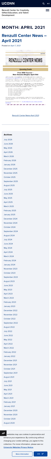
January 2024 (9, 265)
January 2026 (9, 164)
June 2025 (8, 194)
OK (39, 454)
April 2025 (8, 202)
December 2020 (10, 410)
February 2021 (10, 402)
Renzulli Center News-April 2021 (25, 115)
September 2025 (11, 181)
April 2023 (8, 294)
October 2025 (9, 177)
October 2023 (9, 273)
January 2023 (9, 306)
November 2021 (10, 364)
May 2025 (8, 198)
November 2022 (10, 314)
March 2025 (9, 206)
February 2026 (10, 160)
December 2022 (10, 310)
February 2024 (10, 260)
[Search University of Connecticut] (43, 3)
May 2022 (8, 339)
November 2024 (10, 223)
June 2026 (8, 144)
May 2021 (8, 389)
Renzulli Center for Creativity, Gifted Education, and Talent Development (15, 12)
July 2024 (8, 239)
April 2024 (8, 252)
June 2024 (8, 244)
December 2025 (10, 169)
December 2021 (10, 360)
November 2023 (10, 269)
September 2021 (10, 373)
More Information (22, 454)
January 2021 (9, 406)
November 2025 (10, 173)
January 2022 (9, 356)
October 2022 (9, 319)
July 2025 (8, 189)
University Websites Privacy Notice (18, 447)
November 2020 (10, 414)
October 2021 (9, 369)
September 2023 (11, 277)
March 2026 (9, 156)
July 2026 (8, 139)
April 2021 (8, 394)
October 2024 (9, 227)
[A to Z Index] (48, 3)
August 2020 (9, 423)
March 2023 (9, 298)
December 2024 (10, 219)
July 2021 (8, 381)
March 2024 (9, 256)
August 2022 (9, 327)
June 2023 (8, 285)
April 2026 (8, 152)
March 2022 (9, 348)
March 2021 (8, 398)
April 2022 (8, 344)
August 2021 (9, 377)
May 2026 (8, 148)
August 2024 (9, 235)
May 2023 (8, 290)
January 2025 (9, 214)
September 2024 (11, 231)
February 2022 (10, 352)
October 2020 (10, 419)
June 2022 (8, 335)
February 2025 (10, 210)
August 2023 (9, 281)
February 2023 (10, 302)
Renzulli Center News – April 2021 (24, 38)
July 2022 (8, 331)
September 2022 (11, 323)
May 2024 (8, 248)
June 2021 (8, 385)
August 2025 (9, 185)
